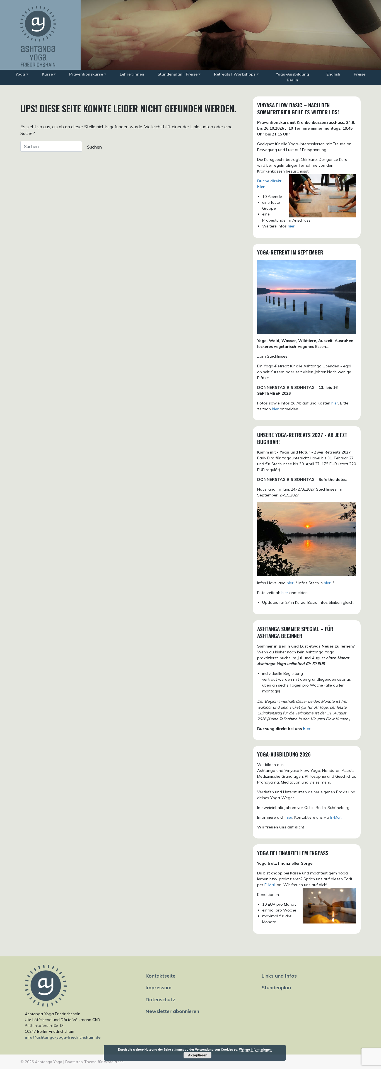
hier (291, 226)
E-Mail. (336, 817)
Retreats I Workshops (234, 74)
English (333, 74)
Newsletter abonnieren (172, 1011)
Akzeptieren (197, 1055)
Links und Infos (279, 976)
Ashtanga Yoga (48, 1061)
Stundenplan (276, 987)
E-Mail (270, 884)
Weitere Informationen (255, 1049)
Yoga (20, 74)
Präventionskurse (86, 74)
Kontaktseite (160, 976)
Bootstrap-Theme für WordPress (94, 1061)
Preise (359, 74)
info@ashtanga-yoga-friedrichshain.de (62, 1037)
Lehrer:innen (132, 74)
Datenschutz (160, 999)
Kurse (47, 74)
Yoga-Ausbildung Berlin (292, 77)
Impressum (159, 987)
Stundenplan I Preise (177, 74)
